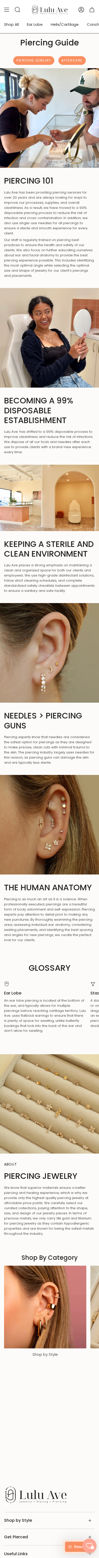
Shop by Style (18, 1520)
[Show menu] (7, 10)
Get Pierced (16, 1537)
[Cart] (92, 10)
